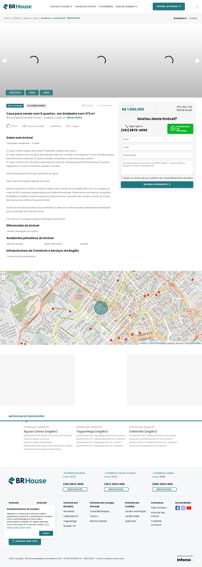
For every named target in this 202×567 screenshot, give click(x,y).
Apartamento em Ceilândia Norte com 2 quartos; (152, 435)
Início (7, 18)
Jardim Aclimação (135, 511)
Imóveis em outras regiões (26, 416)
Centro (94, 516)
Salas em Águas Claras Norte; (38, 442)
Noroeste (68, 511)
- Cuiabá (185, 18)
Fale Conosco (159, 507)
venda (27, 18)
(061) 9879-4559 (134, 130)
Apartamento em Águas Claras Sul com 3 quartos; (48, 435)
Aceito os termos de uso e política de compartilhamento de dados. (158, 178)
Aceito (46, 533)
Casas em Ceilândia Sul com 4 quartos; (148, 445)
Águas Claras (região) (41, 431)
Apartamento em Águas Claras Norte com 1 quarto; (48, 445)
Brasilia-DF (69, 526)
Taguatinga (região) (92, 431)
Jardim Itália (132, 516)
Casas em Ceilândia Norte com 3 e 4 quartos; (151, 439)
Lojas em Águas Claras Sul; (36, 439)
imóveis (16, 18)
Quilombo (130, 521)
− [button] (3, 278)
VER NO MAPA (74, 117)
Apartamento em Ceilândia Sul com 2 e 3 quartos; (153, 442)
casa (35, 18)
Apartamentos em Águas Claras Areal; (42, 449)
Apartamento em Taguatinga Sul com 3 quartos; (99, 445)
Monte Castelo (98, 521)
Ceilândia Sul (70, 516)
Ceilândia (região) (143, 431)
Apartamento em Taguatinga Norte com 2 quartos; (100, 435)
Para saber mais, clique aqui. (28, 526)
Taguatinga (70, 521)
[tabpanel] (33, 61)
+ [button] (3, 274)
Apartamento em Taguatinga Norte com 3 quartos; (100, 439)
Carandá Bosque (99, 511)
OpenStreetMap (158, 343)
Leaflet (143, 343)
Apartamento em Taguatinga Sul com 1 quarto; (98, 442)
